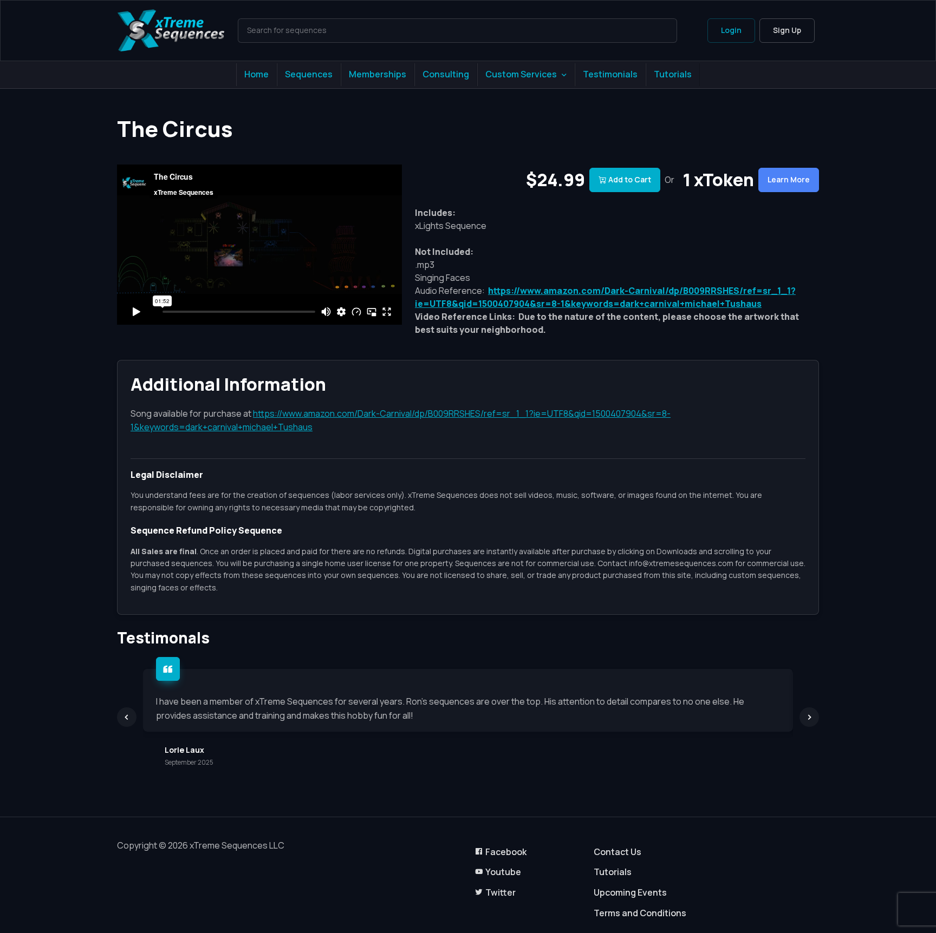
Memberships (377, 74)
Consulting (445, 74)
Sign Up (787, 30)
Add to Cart (629, 179)
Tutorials (673, 74)
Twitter (500, 892)
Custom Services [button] (521, 74)
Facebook (505, 852)
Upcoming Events (630, 892)
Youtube (503, 872)
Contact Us (617, 852)
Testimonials (610, 74)
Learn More (789, 179)
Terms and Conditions (640, 913)
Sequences (309, 74)
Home (256, 74)
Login (731, 30)
